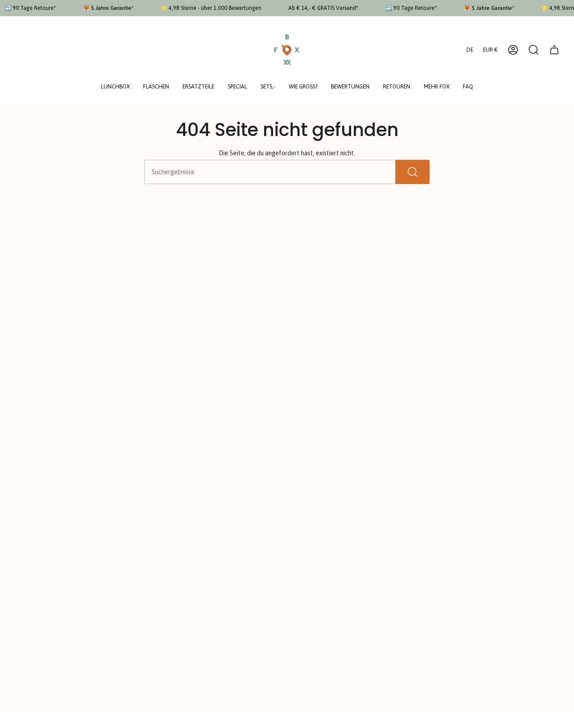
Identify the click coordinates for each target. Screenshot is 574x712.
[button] (115, 87)
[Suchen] (413, 172)
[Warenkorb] (554, 49)
